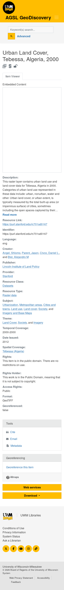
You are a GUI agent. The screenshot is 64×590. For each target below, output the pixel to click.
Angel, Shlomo (11, 253)
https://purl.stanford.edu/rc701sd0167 (25, 224)
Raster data (10, 295)
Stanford (8, 276)
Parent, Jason (30, 253)
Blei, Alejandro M (18, 257)
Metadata (16, 446)
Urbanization (10, 305)
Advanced (23, 36)
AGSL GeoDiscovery (9, 9)
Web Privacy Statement (21, 577)
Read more (10, 215)
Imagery (38, 322)
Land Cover (10, 322)
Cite (12, 432)
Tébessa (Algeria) (13, 351)
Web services (32, 487)
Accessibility (43, 577)
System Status (11, 536)
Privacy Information (14, 532)
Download (31, 495)
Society (42, 309)
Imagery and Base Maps (17, 313)
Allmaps (14, 477)
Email (13, 439)
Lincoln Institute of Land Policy (21, 266)
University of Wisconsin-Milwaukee (22, 566)
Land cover (30, 309)
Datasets (8, 286)
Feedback (16, 582)
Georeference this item (19, 467)
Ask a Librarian (12, 540)
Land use (16, 309)
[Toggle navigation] (56, 17)
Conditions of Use (13, 528)
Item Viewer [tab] (12, 76)
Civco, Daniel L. (49, 253)
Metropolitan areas (30, 305)
